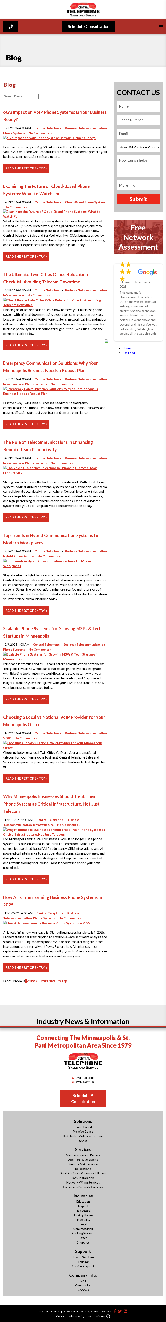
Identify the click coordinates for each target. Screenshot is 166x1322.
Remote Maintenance (83, 1164)
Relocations (83, 1169)
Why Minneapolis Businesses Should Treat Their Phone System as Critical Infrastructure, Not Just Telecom (51, 804)
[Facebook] (115, 1311)
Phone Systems (14, 133)
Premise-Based (83, 1131)
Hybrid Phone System (18, 556)
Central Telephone (48, 128)
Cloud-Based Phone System (85, 202)
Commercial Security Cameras (83, 1187)
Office (83, 1238)
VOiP (7, 738)
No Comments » (40, 133)
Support (83, 1251)
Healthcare (83, 1210)
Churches (83, 1242)
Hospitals (83, 1206)
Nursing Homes (83, 1215)
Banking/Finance (83, 1233)
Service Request (83, 1266)
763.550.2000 (85, 1078)
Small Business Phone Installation (83, 1173)
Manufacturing (83, 1229)
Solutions (83, 1121)
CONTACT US (85, 1082)
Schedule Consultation (88, 26)
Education (83, 1201)
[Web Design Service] (108, 1316)
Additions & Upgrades (83, 1159)
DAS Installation (83, 1178)
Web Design (95, 1316)
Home (127, 348)
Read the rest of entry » (26, 168)
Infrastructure (13, 295)
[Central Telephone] (83, 9)
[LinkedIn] (125, 1311)
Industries (83, 1195)
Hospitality (83, 1219)
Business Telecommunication (86, 128)
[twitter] (120, 1311)
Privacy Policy (76, 1316)
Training (83, 1261)
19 (41, 981)
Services (83, 1149)
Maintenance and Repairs (83, 1155)
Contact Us (83, 1285)
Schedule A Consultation (83, 1098)
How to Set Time (83, 1257)
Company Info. (83, 1275)
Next (46, 981)
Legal (83, 1224)
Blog (83, 1281)
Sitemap (60, 1316)
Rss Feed (129, 353)
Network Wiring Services (83, 1182)
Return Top (58, 981)
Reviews (83, 1290)
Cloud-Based (83, 1127)
